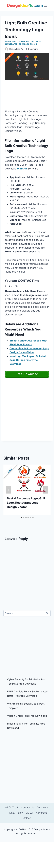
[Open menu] (45, 5)
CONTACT (26, 281)
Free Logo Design (28, 44)
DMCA (29, 812)
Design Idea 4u (16, 49)
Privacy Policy (15, 812)
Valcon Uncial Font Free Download (27, 715)
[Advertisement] (27, 96)
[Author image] (6, 49)
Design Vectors (26, 41)
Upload (27, 818)
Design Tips (10, 41)
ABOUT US (11, 807)
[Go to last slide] (8, 490)
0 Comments (32, 49)
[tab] (21, 517)
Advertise (41, 812)
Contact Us (27, 807)
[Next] (45, 490)
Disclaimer (43, 807)
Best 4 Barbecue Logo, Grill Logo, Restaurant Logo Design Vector (26, 503)
